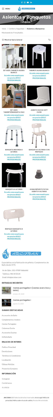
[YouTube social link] (28, 2)
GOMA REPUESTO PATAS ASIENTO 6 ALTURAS (39, 190)
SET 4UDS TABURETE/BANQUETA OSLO (13, 111)
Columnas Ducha (8, 328)
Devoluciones (7, 351)
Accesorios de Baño (9, 315)
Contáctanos (7, 383)
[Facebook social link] (22, 2)
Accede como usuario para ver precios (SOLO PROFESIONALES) (14, 78)
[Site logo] (26, 8)
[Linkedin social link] (31, 2)
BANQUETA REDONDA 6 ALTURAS (14, 151)
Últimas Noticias (8, 364)
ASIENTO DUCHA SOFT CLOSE (39, 111)
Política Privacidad (9, 347)
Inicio (4, 29)
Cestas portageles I (22, 300)
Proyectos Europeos (10, 369)
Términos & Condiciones (11, 356)
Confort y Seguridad (16, 29)
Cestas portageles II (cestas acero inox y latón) (31, 289)
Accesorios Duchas (9, 333)
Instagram (6, 379)
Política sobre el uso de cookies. (23, 400)
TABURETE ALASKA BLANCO (39, 70)
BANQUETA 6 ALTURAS (14, 189)
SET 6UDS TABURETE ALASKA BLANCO (14, 71)
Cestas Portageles (9, 324)
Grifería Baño (7, 337)
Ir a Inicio (5, 387)
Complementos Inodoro (11, 320)
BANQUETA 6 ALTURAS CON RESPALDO (39, 151)
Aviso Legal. (38, 397)
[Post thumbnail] (6, 291)
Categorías (25, 22)
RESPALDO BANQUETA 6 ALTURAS (14, 230)
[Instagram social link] (24, 2)
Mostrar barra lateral (13, 40)
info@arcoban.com (14, 277)
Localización (6, 360)
